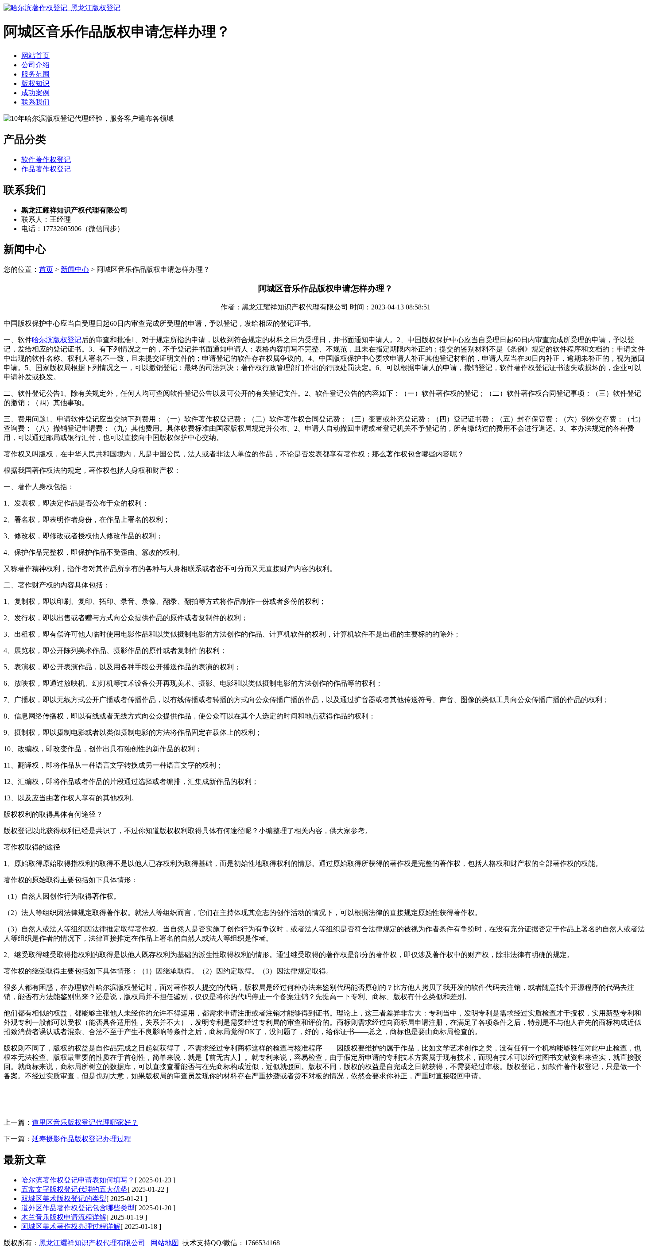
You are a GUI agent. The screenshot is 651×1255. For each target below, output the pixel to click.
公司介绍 (35, 65)
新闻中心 (75, 269)
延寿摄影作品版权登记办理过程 (81, 1139)
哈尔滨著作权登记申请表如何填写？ (78, 1180)
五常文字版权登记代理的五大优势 (74, 1189)
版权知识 (35, 83)
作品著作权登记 (46, 169)
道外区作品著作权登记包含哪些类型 (78, 1208)
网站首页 (35, 55)
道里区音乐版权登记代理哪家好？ (85, 1122)
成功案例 (35, 93)
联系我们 (35, 102)
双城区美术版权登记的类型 (63, 1198)
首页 (46, 269)
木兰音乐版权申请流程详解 (63, 1217)
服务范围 (35, 74)
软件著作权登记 (46, 159)
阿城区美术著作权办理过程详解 (70, 1226)
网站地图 (165, 1243)
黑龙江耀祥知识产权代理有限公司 (92, 1243)
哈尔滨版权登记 (56, 340)
